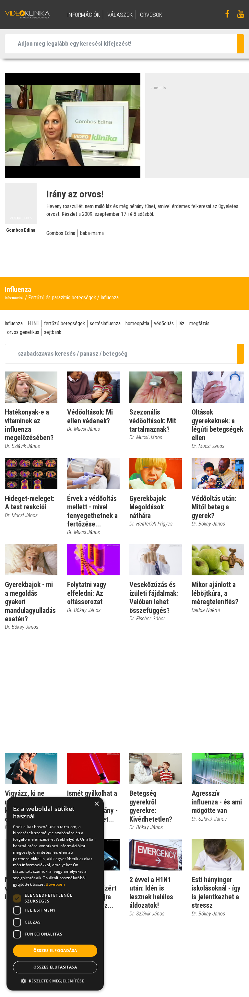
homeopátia (137, 323)
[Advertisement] (199, 131)
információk (83, 14)
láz (181, 323)
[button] (55, 981)
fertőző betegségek (64, 323)
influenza (14, 323)
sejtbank (52, 332)
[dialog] (55, 894)
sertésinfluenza (105, 323)
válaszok (120, 14)
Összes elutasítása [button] (55, 967)
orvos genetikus (23, 332)
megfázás (199, 323)
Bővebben (55, 884)
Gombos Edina (60, 233)
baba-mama (92, 233)
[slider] (72, 172)
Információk (14, 298)
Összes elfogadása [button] (55, 950)
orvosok (151, 14)
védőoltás (164, 323)
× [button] (96, 804)
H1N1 (33, 323)
